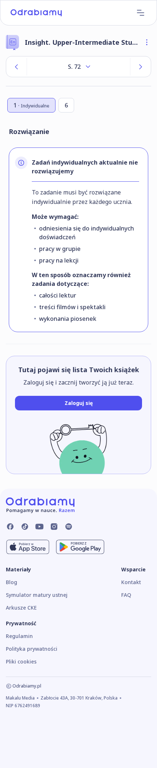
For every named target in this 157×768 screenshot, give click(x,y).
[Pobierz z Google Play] (80, 547)
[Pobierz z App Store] (28, 547)
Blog (11, 582)
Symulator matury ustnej (37, 594)
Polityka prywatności (31, 648)
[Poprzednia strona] (16, 66)
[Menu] (140, 12)
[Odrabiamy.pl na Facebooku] (10, 526)
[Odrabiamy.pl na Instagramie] (54, 526)
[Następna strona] (140, 66)
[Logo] (36, 13)
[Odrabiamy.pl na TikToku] (24, 526)
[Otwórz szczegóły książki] (146, 42)
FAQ (126, 594)
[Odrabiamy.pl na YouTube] (39, 526)
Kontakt (131, 582)
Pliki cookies (21, 661)
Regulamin (19, 636)
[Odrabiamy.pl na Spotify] (68, 526)
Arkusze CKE (21, 607)
